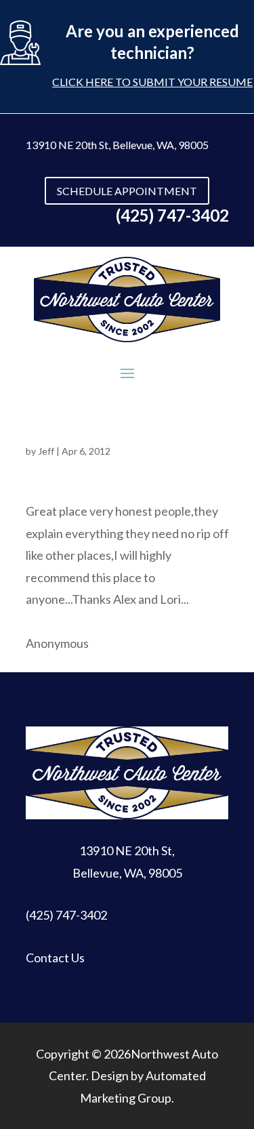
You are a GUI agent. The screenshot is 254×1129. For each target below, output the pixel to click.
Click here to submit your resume (152, 81)
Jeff (46, 451)
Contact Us (55, 957)
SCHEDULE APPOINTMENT (127, 190)
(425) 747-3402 (66, 914)
